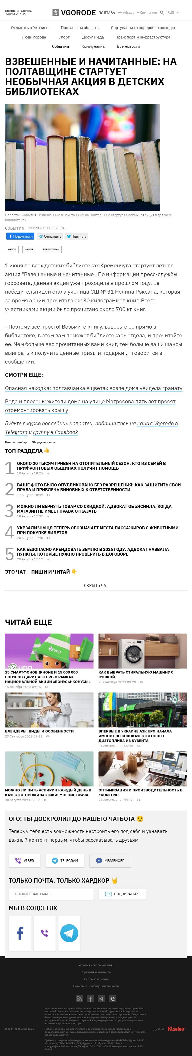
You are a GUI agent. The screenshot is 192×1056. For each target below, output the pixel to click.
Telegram (69, 860)
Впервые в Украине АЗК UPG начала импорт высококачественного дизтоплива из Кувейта (135, 736)
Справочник (16, 13)
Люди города (34, 36)
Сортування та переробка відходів (143, 27)
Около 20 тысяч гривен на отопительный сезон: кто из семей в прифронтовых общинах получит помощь (91, 466)
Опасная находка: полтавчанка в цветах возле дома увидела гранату (93, 387)
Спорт (64, 36)
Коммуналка (93, 46)
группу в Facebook (55, 431)
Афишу (128, 12)
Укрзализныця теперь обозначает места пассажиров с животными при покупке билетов (97, 530)
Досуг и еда (93, 36)
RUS (171, 12)
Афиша (26, 11)
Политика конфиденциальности (96, 986)
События (60, 46)
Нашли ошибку (16, 442)
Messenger (114, 860)
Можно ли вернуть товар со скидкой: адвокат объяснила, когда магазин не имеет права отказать (94, 509)
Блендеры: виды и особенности (39, 731)
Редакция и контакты (96, 972)
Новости (11, 11)
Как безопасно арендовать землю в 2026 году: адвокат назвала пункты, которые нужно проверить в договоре (93, 552)
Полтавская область (79, 27)
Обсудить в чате (44, 442)
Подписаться (127, 894)
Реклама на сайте (96, 979)
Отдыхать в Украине (29, 27)
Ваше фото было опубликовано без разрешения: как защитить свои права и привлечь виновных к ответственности (99, 487)
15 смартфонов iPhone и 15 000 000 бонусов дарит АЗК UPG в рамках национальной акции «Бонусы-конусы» (47, 677)
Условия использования (95, 965)
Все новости (128, 46)
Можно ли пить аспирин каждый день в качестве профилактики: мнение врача (48, 792)
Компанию (148, 12)
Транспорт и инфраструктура (143, 36)
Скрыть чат (96, 585)
